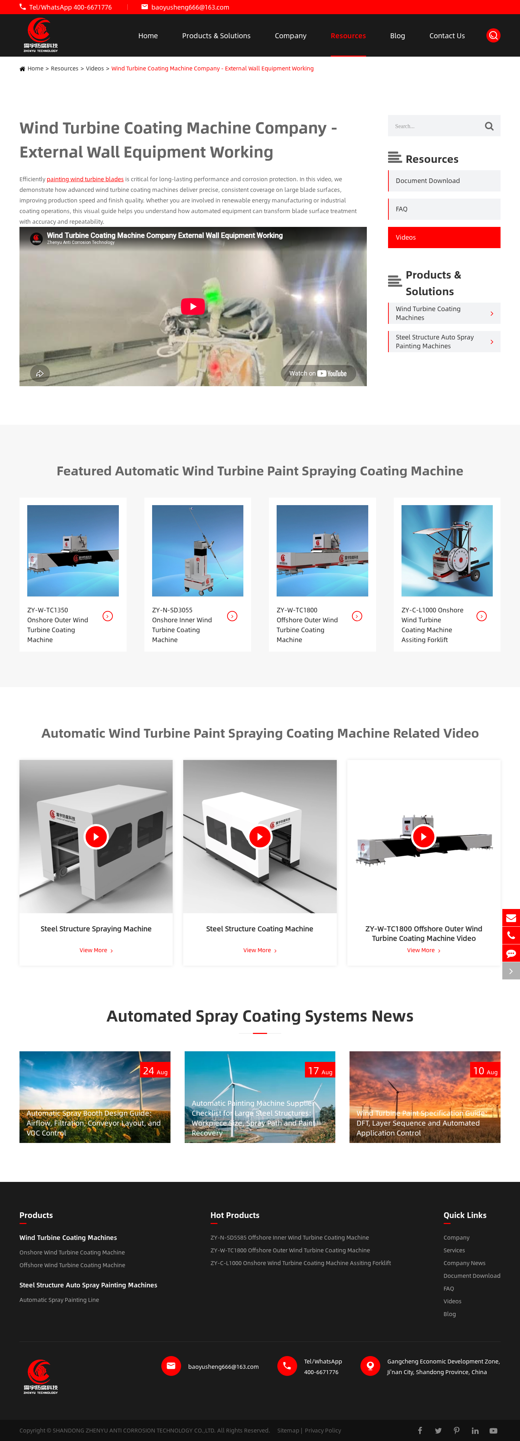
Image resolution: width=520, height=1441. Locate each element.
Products (36, 1215)
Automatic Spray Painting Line (59, 1299)
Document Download (428, 180)
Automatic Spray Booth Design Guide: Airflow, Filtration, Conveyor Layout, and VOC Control (94, 1122)
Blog (397, 35)
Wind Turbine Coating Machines (428, 313)
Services (454, 1250)
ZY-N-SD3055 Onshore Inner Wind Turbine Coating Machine (182, 625)
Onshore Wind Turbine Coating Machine (72, 1252)
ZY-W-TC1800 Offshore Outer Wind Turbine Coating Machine (307, 625)
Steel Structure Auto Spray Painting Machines (435, 341)
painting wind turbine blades (85, 179)
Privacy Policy (323, 1430)
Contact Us (447, 35)
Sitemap (288, 1430)
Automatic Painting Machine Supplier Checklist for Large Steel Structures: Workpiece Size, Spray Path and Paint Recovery (253, 1117)
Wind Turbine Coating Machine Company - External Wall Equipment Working (212, 68)
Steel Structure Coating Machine (259, 928)
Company (291, 35)
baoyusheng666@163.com (190, 7)
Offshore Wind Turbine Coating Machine (72, 1264)
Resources (348, 35)
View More (94, 950)
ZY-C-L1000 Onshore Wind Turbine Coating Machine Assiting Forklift (432, 625)
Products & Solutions (216, 35)
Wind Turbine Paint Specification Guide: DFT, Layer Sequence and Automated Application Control (422, 1122)
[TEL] (511, 935)
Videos (95, 68)
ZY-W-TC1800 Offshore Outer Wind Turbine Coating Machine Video (424, 933)
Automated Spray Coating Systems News (260, 1016)
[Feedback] (511, 953)
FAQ (402, 209)
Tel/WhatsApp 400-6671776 (70, 7)
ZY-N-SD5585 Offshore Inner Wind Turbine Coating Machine (289, 1237)
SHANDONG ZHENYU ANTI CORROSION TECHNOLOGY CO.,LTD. (134, 1430)
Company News (465, 1262)
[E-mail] (511, 917)
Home (148, 35)
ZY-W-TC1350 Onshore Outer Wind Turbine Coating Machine (57, 625)
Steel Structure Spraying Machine (96, 928)
